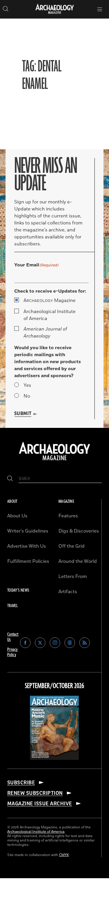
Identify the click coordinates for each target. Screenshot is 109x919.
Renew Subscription (35, 793)
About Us (17, 516)
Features (68, 516)
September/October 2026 (54, 686)
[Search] (10, 479)
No (27, 396)
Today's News (18, 590)
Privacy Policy (12, 652)
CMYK (64, 855)
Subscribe (21, 783)
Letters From (72, 576)
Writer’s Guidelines (27, 531)
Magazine (50, 300)
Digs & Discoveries (78, 531)
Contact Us (13, 637)
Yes (27, 385)
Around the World (77, 561)
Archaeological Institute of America (50, 315)
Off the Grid (71, 546)
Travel (12, 606)
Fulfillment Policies (28, 561)
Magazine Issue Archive (39, 803)
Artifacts (67, 591)
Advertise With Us (26, 546)
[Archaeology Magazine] (54, 461)
